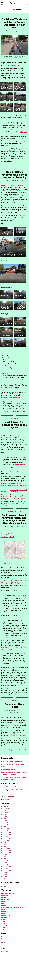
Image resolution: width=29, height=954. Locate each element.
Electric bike (5, 899)
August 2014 (5, 840)
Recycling (4, 917)
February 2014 (5, 848)
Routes (16, 16)
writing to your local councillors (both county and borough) (14, 496)
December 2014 (6, 832)
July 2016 (4, 820)
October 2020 (5, 808)
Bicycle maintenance (7, 893)
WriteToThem (5, 394)
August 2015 (5, 824)
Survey (3, 923)
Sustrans (4, 925)
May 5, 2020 (20, 431)
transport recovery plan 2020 (11, 65)
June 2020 (4, 812)
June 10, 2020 (21, 411)
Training (3, 929)
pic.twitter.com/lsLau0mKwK (16, 464)
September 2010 (6, 870)
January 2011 (5, 864)
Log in (3, 937)
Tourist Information (15, 786)
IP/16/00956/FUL (13, 572)
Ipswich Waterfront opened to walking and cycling (14, 425)
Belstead (5, 749)
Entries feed (4, 939)
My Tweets (4, 886)
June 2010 (4, 874)
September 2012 (6, 852)
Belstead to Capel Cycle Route (17, 735)
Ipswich (5, 750)
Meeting (3, 911)
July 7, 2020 (23, 132)
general (3, 905)
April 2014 (4, 844)
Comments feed (6, 941)
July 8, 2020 (20, 31)
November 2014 (6, 834)
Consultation (12, 511)
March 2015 (4, 826)
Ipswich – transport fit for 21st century (12, 907)
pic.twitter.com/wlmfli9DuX (11, 129)
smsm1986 (11, 31)
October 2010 (5, 868)
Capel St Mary (11, 749)
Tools (3, 927)
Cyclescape (4, 505)
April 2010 (4, 878)
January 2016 (5, 822)
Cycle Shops (13, 793)
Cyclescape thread (6, 534)
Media (3, 909)
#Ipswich (14, 125)
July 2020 (4, 810)
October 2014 (5, 836)
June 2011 (4, 862)
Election (3, 897)
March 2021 (4, 806)
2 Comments (15, 529)
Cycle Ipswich (14, 3)
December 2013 (6, 850)
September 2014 (6, 838)
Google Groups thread (7, 537)
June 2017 (4, 816)
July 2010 (4, 872)
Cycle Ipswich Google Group (16, 503)
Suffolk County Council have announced (12, 186)
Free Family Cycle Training (9, 769)
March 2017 (4, 818)
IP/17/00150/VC (12, 569)
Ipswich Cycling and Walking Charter (12, 761)
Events (3, 901)
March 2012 (4, 858)
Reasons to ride (5, 915)
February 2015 (5, 828)
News (12, 16)
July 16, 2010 (21, 710)
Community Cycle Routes (14, 705)
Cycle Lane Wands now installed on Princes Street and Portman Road (14, 23)
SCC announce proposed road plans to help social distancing (14, 174)
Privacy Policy (4, 951)
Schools (3, 921)
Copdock (17, 749)
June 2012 (4, 854)
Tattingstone (10, 750)
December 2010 (6, 866)
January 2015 (5, 830)
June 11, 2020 (20, 180)
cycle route (22, 749)
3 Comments (15, 712)
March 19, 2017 (20, 526)
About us (9, 799)
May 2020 (4, 814)
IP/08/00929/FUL (8, 574)
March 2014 (4, 846)
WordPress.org (5, 943)
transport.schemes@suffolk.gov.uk (11, 397)
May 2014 (4, 842)
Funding (3, 903)
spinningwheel (11, 710)
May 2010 (4, 876)
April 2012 (4, 856)
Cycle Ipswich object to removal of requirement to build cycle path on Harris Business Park (14, 519)
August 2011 (5, 860)
